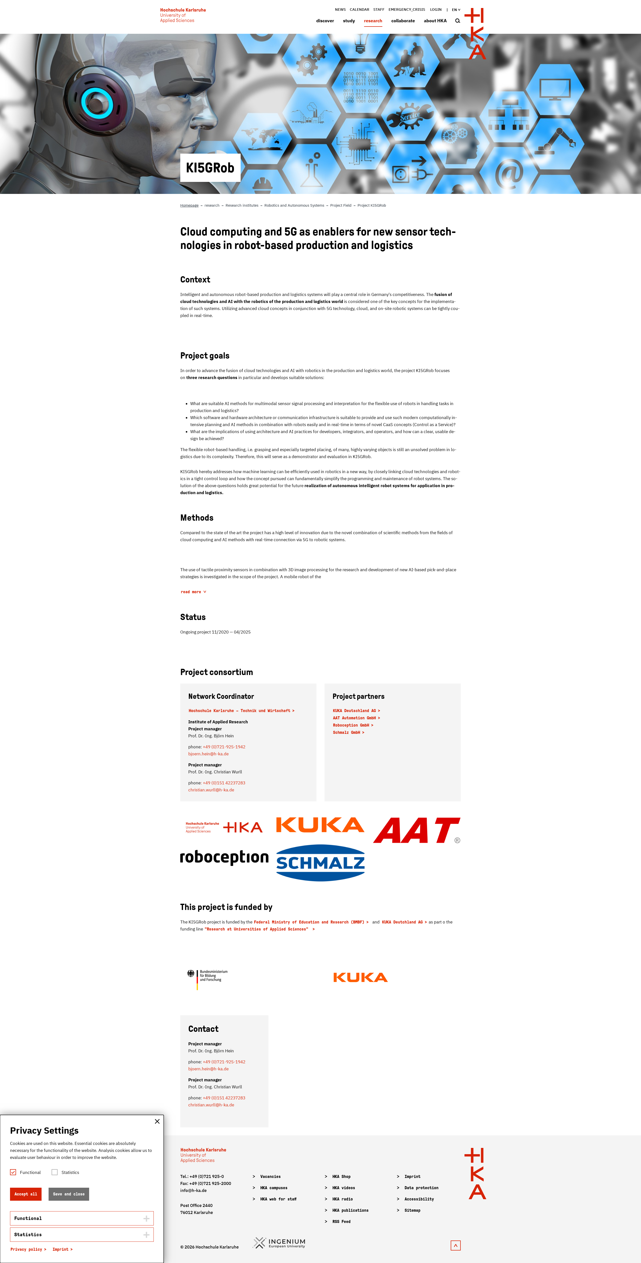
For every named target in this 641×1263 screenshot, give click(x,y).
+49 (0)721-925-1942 (224, 747)
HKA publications (351, 1210)
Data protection (421, 1187)
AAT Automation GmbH (354, 718)
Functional (30, 1172)
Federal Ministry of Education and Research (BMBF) (309, 922)
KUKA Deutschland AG (354, 710)
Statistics (70, 1172)
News (340, 9)
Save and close (69, 1194)
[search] (458, 21)
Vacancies (270, 1176)
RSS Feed (342, 1221)
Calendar (359, 9)
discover (325, 21)
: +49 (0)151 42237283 (223, 783)
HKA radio (343, 1199)
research (373, 21)
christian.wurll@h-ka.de (211, 790)
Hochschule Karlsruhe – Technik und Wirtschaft (239, 710)
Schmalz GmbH (346, 732)
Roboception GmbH (351, 725)
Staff (379, 9)
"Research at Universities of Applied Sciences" (257, 929)
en (454, 9)
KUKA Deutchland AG (402, 922)
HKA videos (344, 1187)
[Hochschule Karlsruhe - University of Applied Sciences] (183, 16)
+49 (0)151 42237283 (224, 1098)
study (349, 21)
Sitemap (412, 1210)
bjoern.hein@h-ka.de (208, 754)
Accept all (26, 1194)
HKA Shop (342, 1176)
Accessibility (419, 1199)
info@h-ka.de (193, 1190)
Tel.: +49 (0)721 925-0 (202, 1176)
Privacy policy (26, 1249)
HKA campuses (273, 1187)
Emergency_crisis (407, 9)
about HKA (435, 21)
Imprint (412, 1176)
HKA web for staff (278, 1199)
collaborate (403, 21)
